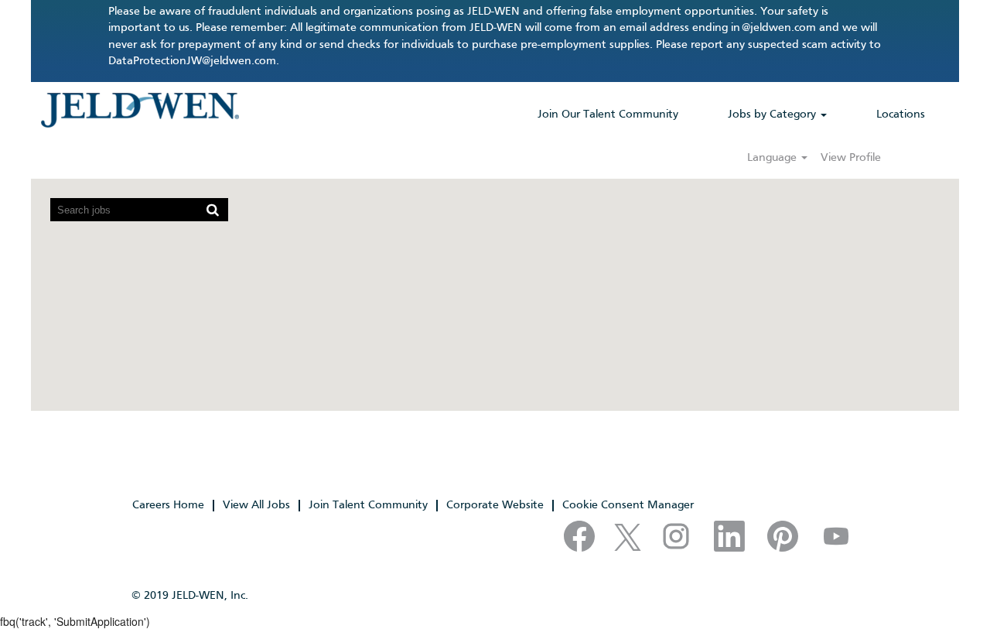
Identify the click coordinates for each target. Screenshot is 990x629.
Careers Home (168, 505)
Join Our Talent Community (608, 114)
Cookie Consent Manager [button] (628, 505)
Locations (900, 114)
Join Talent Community (368, 505)
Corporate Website (495, 505)
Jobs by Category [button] (773, 114)
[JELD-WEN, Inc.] (140, 110)
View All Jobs (256, 505)
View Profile (851, 157)
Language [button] (773, 157)
